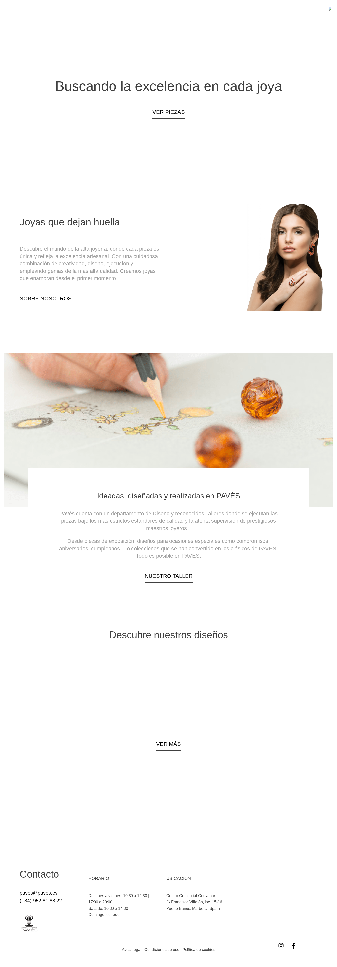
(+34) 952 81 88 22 (41, 900)
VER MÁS (168, 744)
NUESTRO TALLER (169, 576)
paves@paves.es (38, 893)
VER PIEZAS (168, 112)
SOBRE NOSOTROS (46, 298)
